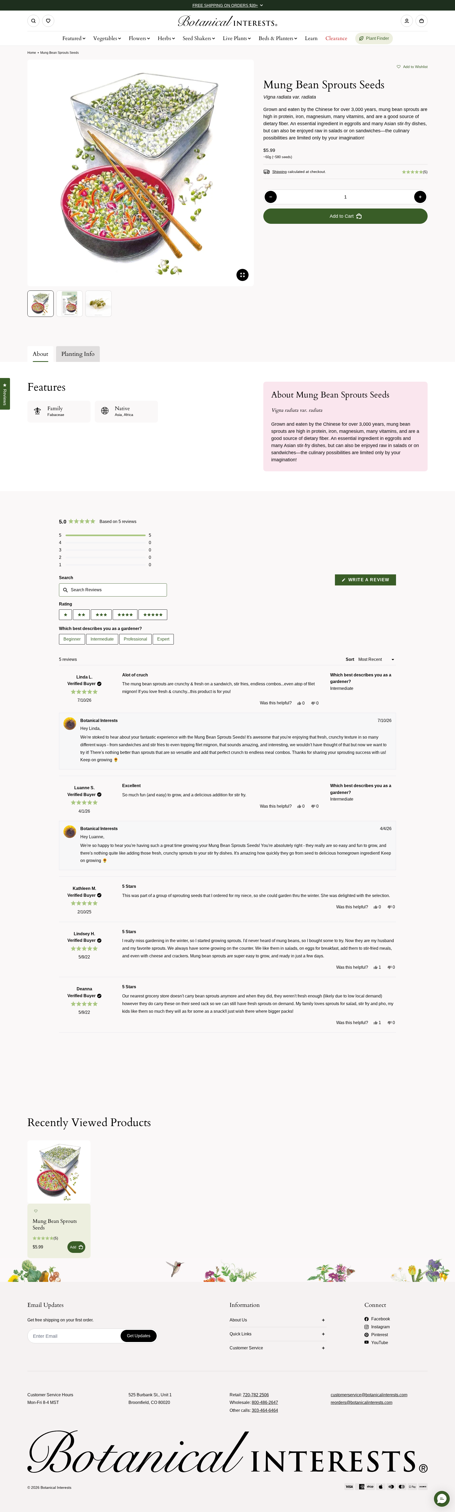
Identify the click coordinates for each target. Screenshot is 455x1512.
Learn (311, 38)
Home (31, 52)
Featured (72, 38)
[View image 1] (40, 303)
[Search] (33, 21)
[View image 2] (69, 303)
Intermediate (102, 639)
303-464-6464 (265, 1410)
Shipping (279, 171)
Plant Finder (377, 38)
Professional (135, 639)
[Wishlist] (48, 21)
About (40, 354)
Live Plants (235, 38)
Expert (163, 639)
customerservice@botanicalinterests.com (369, 1395)
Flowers (137, 38)
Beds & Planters (276, 38)
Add (73, 1247)
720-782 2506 (256, 1395)
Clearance (336, 38)
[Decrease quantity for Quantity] (271, 197)
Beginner (72, 639)
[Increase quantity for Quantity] (420, 197)
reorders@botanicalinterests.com (361, 1402)
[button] (412, 66)
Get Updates (138, 1336)
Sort (350, 659)
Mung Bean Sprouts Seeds (55, 1224)
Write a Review (371, 581)
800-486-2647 (265, 1402)
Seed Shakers (197, 38)
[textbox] (113, 590)
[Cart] (422, 21)
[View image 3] (98, 303)
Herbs (164, 38)
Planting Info (78, 354)
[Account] (407, 21)
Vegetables (105, 38)
